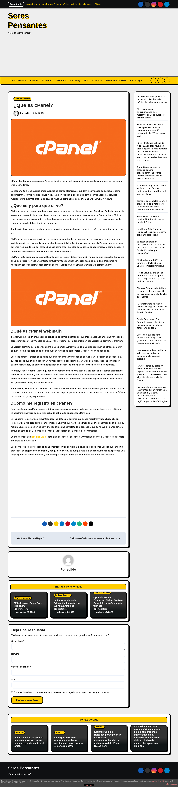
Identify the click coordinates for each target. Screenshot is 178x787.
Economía (47, 80)
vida (86, 80)
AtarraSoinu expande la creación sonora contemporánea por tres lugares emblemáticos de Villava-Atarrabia (149, 173)
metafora (23, 609)
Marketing (75, 80)
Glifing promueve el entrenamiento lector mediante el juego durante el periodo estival (68, 741)
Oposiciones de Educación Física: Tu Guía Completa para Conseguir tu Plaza (108, 601)
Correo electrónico (21, 667)
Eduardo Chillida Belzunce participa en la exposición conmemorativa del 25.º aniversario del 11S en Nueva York (151, 130)
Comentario (17, 641)
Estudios (61, 80)
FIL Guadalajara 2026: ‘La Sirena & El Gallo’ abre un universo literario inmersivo (150, 263)
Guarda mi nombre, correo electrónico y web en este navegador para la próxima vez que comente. (61, 692)
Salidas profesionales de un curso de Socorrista (95, 538)
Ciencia (34, 80)
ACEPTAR (89, 785)
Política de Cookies (116, 80)
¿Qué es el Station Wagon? (30, 538)
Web (13, 679)
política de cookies (158, 781)
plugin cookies (171, 784)
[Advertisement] (89, 57)
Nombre (15, 654)
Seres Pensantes (23, 768)
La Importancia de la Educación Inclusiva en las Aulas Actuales (67, 603)
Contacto (97, 80)
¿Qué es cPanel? (33, 105)
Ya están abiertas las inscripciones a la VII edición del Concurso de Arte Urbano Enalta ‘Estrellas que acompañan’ (151, 247)
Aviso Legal (136, 80)
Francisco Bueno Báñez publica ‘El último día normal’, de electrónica (151, 219)
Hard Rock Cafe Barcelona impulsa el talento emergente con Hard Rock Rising (152, 232)
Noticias (20, 732)
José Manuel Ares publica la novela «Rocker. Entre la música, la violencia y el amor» (152, 99)
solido (27, 113)
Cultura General (18, 80)
